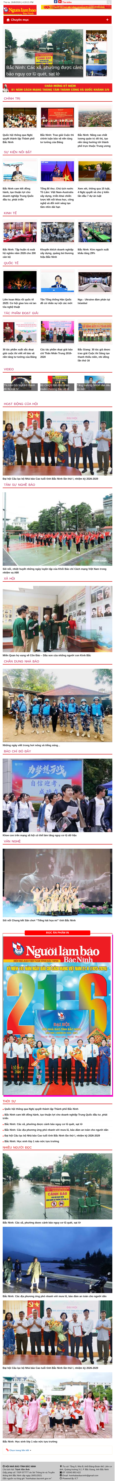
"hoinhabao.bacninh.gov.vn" (38, 1478)
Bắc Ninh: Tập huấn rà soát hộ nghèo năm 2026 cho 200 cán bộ (19, 253)
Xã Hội (9, 578)
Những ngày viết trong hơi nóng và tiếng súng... (31, 745)
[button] (18, 1450)
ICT (76, 1478)
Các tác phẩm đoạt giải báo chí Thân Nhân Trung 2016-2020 (56, 353)
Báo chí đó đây (17, 751)
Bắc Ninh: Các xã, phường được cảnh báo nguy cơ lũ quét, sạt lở (43, 1124)
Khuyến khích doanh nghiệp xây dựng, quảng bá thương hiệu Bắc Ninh (57, 253)
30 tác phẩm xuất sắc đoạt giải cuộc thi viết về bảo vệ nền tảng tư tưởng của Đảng (20, 353)
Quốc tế (11, 263)
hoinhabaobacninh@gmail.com (83, 1475)
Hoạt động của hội (21, 404)
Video (9, 369)
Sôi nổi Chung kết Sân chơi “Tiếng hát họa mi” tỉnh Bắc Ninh (39, 920)
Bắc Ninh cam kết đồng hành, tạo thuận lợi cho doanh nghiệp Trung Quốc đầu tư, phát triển (18, 194)
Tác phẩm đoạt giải (21, 313)
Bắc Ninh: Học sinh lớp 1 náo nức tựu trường (31, 1141)
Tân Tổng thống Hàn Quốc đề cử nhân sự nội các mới (56, 301)
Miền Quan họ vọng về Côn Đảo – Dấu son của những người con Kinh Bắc (47, 655)
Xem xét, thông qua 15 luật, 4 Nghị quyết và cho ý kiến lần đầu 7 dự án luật (94, 192)
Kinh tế (10, 213)
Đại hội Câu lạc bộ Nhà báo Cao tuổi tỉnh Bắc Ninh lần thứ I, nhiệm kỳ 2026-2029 (50, 478)
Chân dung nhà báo (21, 661)
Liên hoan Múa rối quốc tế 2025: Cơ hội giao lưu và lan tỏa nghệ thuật (19, 303)
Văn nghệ (12, 841)
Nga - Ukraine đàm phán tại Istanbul (94, 301)
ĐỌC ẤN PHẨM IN (57, 932)
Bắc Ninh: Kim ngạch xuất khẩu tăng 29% (93, 251)
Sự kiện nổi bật (18, 152)
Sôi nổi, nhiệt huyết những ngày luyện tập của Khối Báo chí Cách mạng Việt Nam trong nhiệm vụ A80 (54, 571)
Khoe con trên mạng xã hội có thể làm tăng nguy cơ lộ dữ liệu (40, 835)
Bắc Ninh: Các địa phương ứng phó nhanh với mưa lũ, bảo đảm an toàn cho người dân (56, 1129)
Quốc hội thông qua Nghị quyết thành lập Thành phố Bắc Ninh (18, 139)
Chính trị (12, 98)
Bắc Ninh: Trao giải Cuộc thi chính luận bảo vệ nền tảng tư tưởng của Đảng (57, 139)
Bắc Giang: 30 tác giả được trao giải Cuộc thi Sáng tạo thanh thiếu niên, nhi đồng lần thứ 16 (94, 355)
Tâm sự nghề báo (19, 484)
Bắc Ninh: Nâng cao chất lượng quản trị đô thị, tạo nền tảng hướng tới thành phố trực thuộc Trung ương (94, 140)
